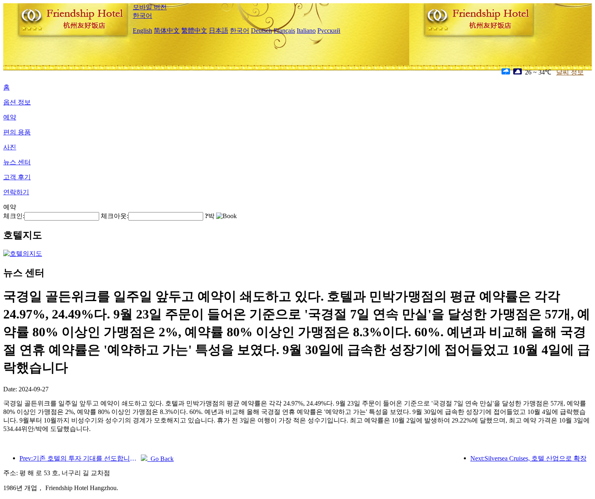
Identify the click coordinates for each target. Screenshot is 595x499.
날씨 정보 (570, 72)
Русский (328, 30)
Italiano (306, 30)
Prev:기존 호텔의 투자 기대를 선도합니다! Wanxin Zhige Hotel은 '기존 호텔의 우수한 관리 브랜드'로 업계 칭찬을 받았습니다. (80, 458)
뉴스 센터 (17, 162)
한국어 (142, 15)
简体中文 (167, 30)
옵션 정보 (17, 102)
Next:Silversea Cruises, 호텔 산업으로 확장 (528, 458)
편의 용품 (17, 132)
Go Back (160, 458)
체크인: (13, 215)
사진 (9, 147)
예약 (9, 117)
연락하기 (16, 192)
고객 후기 (17, 177)
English (142, 30)
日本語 (218, 30)
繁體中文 (194, 30)
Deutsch (261, 30)
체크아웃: (114, 215)
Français (284, 30)
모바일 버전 (150, 7)
